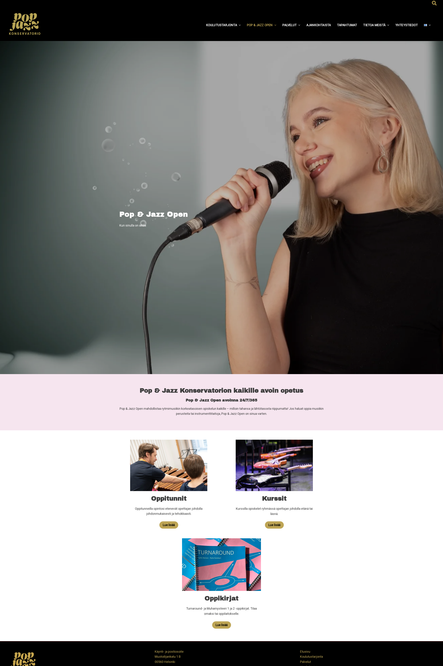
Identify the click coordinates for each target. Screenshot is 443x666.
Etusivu (305, 651)
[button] (434, 3)
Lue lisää (169, 525)
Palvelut (305, 662)
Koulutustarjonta (311, 656)
